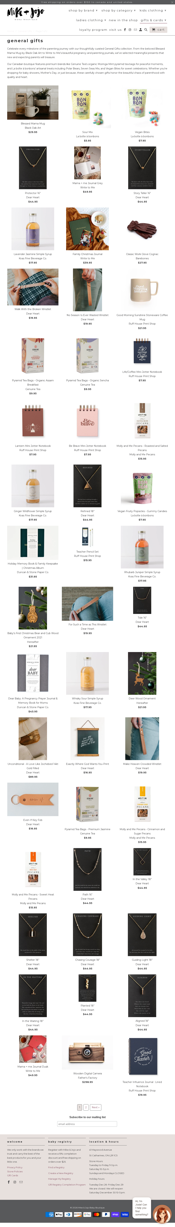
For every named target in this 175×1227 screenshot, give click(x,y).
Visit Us (115, 29)
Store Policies (15, 1171)
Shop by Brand (83, 10)
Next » (95, 1107)
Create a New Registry (60, 1173)
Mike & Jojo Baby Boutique (91, 1207)
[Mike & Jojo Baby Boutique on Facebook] (9, 1182)
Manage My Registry (59, 1178)
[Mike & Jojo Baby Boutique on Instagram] (15, 1182)
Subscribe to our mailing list (87, 1117)
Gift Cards (12, 1175)
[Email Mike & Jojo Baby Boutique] (21, 1182)
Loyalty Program (93, 29)
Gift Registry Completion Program (67, 1184)
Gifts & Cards (153, 20)
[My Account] (141, 30)
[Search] (146, 30)
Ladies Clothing (91, 20)
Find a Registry (56, 1167)
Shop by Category (119, 10)
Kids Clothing (153, 10)
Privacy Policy (14, 1167)
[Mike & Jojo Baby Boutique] (26, 14)
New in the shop (123, 20)
